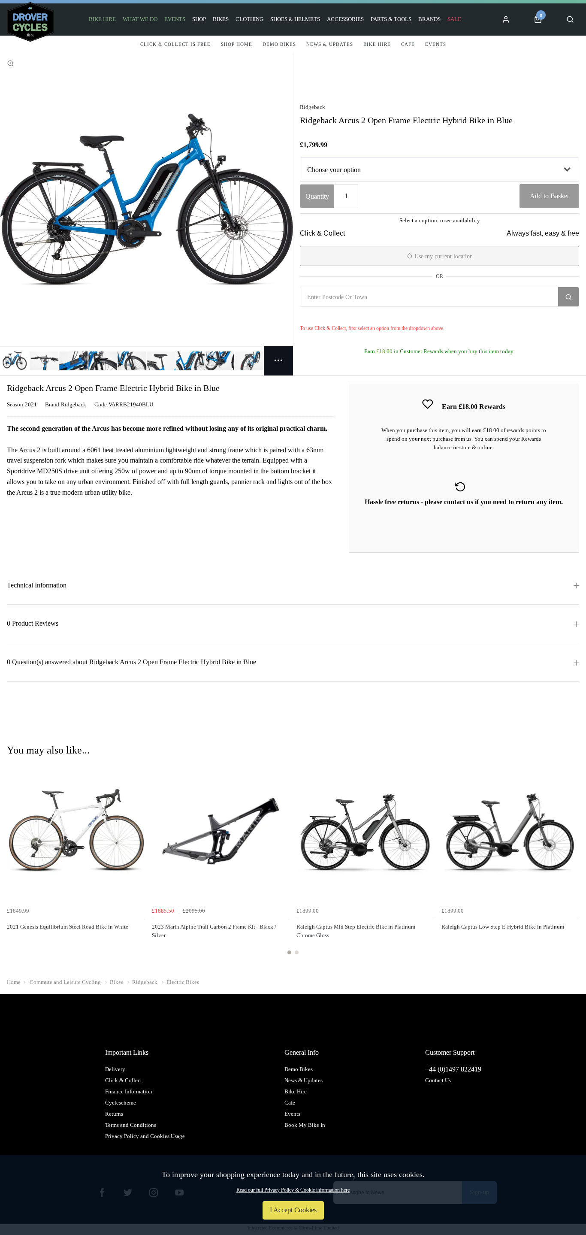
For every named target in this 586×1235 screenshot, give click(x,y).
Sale (454, 19)
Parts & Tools (391, 19)
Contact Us (438, 1080)
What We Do (140, 19)
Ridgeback (312, 107)
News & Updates (303, 1080)
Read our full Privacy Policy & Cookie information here (293, 1190)
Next (571, 863)
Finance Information (128, 1091)
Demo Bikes (298, 1069)
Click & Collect (123, 1080)
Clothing (249, 19)
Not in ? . (351, 316)
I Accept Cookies (293, 1210)
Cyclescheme (120, 1102)
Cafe (289, 1102)
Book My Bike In (304, 1125)
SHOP (199, 19)
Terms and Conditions (130, 1125)
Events (174, 19)
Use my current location (443, 256)
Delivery (115, 1069)
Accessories (345, 19)
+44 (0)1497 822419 (453, 1069)
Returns (114, 1114)
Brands (429, 19)
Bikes (221, 19)
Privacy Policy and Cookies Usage (145, 1136)
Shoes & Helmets (295, 19)
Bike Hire (102, 19)
